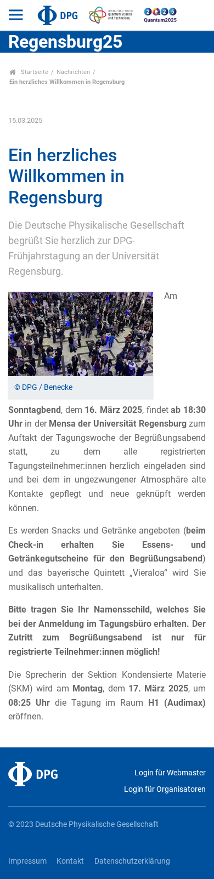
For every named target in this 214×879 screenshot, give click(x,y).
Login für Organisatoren (165, 789)
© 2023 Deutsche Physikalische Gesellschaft (83, 824)
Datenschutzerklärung (132, 861)
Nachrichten (73, 72)
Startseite (33, 72)
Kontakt (70, 861)
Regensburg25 (65, 41)
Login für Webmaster (170, 773)
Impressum (27, 861)
